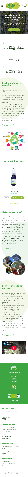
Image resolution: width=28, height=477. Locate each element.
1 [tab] (10, 203)
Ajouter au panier (17, 198)
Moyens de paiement (7, 451)
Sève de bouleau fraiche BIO (9, 427)
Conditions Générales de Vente (10, 465)
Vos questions (5, 438)
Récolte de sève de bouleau (9, 429)
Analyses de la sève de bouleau (10, 434)
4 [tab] (15, 203)
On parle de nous (6, 436)
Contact (4, 453)
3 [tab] (14, 203)
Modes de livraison (7, 449)
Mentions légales (6, 461)
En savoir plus (14, 30)
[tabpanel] (14, 183)
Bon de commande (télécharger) (10, 446)
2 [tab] (12, 203)
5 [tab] (17, 203)
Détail (7, 198)
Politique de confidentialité (9, 463)
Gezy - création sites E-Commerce (14, 474)
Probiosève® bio (6, 431)
